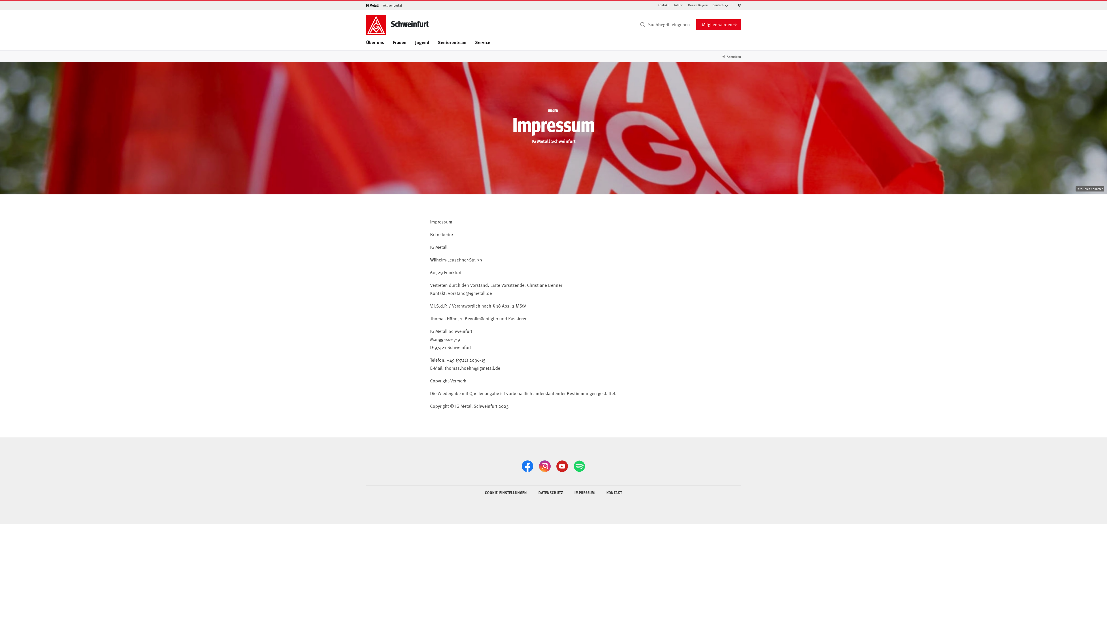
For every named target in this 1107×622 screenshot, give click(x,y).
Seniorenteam (452, 42)
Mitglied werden (717, 24)
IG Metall (372, 5)
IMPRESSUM (585, 492)
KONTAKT (614, 492)
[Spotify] (579, 466)
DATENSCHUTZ (551, 492)
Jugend (422, 42)
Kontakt (663, 5)
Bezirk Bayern (698, 5)
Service (482, 42)
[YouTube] (562, 466)
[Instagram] (545, 466)
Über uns (375, 42)
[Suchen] (642, 24)
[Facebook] (527, 466)
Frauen (399, 42)
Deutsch (718, 5)
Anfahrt (678, 5)
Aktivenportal (392, 5)
